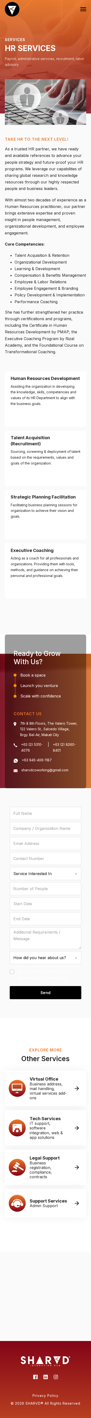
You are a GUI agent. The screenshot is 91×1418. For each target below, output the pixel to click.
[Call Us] (15, 745)
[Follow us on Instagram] (56, 1377)
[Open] (83, 9)
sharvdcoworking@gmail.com (44, 770)
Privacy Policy (55, 977)
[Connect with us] (45, 1377)
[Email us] (16, 760)
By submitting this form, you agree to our (44, 974)
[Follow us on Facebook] (35, 1377)
